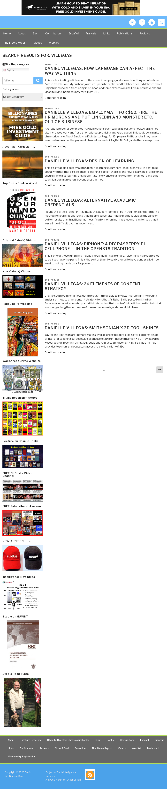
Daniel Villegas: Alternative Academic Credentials (90, 202)
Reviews (144, 33)
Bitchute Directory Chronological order (68, 740)
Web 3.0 (54, 42)
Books (110, 740)
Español (74, 33)
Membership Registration (22, 756)
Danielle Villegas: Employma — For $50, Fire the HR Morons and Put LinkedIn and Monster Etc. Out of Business (101, 117)
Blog (35, 33)
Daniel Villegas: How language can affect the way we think (100, 71)
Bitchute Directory (31, 740)
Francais (91, 33)
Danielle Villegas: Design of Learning (89, 161)
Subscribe (80, 748)
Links (106, 33)
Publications (124, 33)
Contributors (53, 33)
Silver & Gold (62, 748)
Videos (37, 42)
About (22, 33)
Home (7, 33)
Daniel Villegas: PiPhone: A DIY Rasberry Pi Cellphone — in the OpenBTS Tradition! (95, 246)
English (10, 70)
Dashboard (153, 748)
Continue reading (55, 97)
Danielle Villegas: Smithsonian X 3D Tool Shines (102, 327)
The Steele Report (14, 42)
